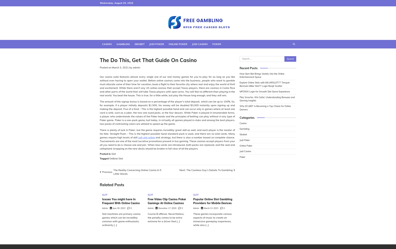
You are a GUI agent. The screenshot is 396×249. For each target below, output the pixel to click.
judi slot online (146, 137)
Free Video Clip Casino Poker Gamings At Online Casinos (167, 201)
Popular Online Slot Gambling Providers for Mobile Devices (212, 201)
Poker (216, 44)
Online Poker (178, 44)
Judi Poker (156, 44)
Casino (107, 44)
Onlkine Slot (116, 158)
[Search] (294, 44)
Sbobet (140, 44)
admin (136, 67)
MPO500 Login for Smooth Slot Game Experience (265, 91)
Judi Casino (200, 44)
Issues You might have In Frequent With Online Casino (121, 201)
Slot (113, 153)
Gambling (123, 44)
